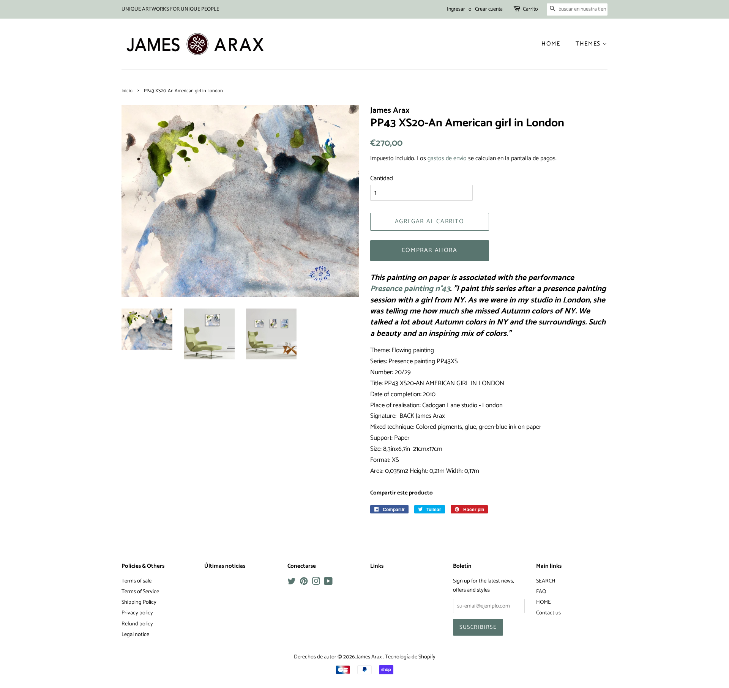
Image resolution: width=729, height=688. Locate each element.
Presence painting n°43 (410, 288)
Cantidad (381, 178)
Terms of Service (140, 591)
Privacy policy (137, 612)
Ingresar (456, 9)
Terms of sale (136, 581)
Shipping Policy (139, 602)
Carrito (530, 9)
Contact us (548, 612)
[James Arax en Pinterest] (304, 582)
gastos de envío (447, 158)
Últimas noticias (224, 566)
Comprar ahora (430, 250)
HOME (543, 602)
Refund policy (137, 623)
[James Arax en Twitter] (291, 582)
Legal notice (135, 634)
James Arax (370, 656)
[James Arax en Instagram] (316, 582)
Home (550, 44)
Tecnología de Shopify (410, 656)
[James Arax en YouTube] (328, 582)
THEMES (589, 44)
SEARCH (545, 581)
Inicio (127, 91)
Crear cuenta (489, 9)
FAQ (541, 591)
